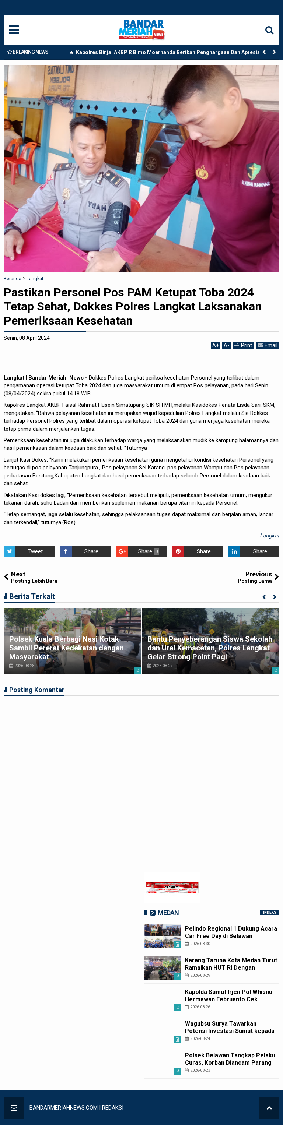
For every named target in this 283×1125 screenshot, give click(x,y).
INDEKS (269, 912)
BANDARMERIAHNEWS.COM (63, 1107)
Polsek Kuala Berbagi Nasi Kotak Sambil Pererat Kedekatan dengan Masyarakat (66, 648)
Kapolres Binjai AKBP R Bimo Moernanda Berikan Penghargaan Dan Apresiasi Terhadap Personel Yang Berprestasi (170, 53)
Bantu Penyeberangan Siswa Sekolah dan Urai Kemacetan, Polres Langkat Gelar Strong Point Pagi (209, 648)
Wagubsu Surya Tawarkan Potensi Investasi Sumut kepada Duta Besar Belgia (230, 1030)
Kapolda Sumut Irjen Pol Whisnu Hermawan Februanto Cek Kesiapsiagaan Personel (228, 998)
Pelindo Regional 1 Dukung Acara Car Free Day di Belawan (231, 932)
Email (271, 345)
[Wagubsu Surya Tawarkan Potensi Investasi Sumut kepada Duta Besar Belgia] (162, 1031)
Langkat (269, 535)
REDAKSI (112, 1107)
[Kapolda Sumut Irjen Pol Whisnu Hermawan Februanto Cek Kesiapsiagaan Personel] (162, 999)
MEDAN (168, 913)
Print (246, 345)
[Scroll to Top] (269, 1108)
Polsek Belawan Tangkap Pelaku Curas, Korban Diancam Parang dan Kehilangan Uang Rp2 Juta (230, 1062)
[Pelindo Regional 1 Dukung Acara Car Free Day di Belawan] (162, 936)
